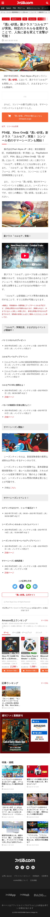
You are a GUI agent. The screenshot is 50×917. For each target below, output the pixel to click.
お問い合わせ (7, 876)
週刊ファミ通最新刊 (12, 715)
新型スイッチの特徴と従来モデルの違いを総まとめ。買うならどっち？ (37, 781)
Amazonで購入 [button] (12, 670)
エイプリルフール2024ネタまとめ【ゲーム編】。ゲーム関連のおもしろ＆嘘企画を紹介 (12, 782)
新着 (2, 8)
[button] (39, 726)
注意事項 (45, 876)
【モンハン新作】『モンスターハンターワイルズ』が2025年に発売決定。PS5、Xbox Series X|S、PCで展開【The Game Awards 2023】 (11, 701)
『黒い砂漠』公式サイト (25, 594)
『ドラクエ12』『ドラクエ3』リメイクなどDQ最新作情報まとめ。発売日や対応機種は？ (37, 838)
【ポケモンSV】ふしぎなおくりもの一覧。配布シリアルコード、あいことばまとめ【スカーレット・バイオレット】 (12, 810)
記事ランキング (10, 683)
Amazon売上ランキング (14, 620)
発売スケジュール (33, 8)
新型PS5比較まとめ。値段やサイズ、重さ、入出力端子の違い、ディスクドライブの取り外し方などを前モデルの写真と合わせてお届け (12, 838)
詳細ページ (9, 396)
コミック (39, 632)
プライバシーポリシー (22, 876)
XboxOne (32, 19)
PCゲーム (21, 8)
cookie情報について (20, 880)
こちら (13, 487)
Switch (8, 8)
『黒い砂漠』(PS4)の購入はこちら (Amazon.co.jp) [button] (27, 117)
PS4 (24, 19)
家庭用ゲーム (43, 12)
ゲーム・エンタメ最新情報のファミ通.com (14, 12)
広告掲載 (33, 880)
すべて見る (44, 620)
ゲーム (6, 632)
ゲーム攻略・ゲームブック (22, 632)
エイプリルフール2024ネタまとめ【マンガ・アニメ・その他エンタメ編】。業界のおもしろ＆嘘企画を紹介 (37, 810)
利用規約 (36, 876)
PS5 (14, 8)
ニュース (33, 12)
